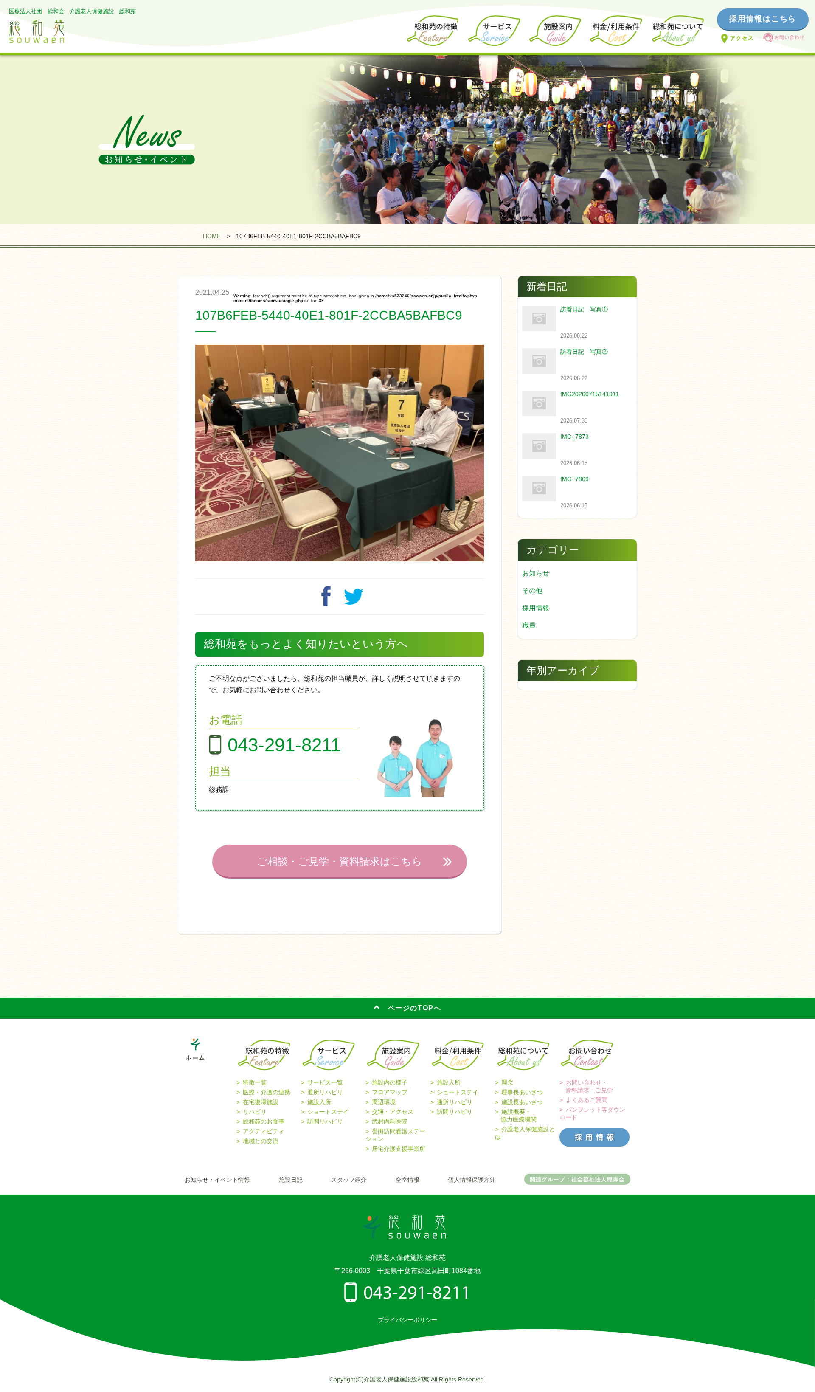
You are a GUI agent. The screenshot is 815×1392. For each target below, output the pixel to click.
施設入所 (319, 1102)
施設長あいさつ (522, 1102)
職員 (529, 625)
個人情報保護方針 (471, 1179)
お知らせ (535, 573)
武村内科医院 (390, 1121)
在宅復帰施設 (260, 1102)
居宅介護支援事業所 (398, 1148)
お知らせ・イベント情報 (217, 1179)
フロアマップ (390, 1092)
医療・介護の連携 (266, 1092)
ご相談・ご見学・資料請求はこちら (339, 861)
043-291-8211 (284, 744)
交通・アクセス (392, 1111)
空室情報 (407, 1179)
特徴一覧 (255, 1082)
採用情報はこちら (762, 18)
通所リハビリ (325, 1092)
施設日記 (291, 1179)
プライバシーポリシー (407, 1319)
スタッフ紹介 (349, 1179)
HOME (212, 236)
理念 (507, 1082)
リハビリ (255, 1111)
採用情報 (535, 607)
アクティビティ (263, 1131)
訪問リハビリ (325, 1121)
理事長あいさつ (522, 1092)
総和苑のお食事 (263, 1121)
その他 (532, 590)
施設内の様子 (390, 1082)
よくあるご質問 (586, 1099)
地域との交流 (260, 1141)
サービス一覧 (325, 1082)
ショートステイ (328, 1111)
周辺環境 (384, 1102)
